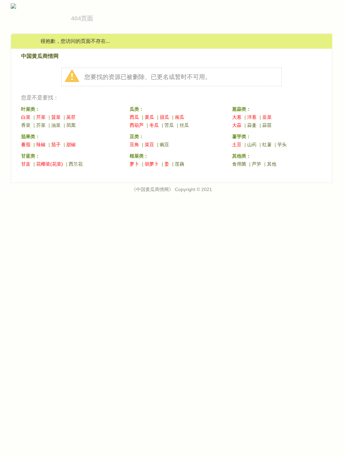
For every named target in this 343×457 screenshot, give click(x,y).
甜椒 (71, 144)
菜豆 (149, 144)
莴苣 (71, 117)
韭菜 (267, 117)
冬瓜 (154, 125)
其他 (271, 164)
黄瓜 (149, 117)
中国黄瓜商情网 (40, 56)
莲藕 (179, 164)
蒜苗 (267, 125)
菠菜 (56, 117)
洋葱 (252, 117)
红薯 (267, 144)
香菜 (25, 125)
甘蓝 (25, 164)
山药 (252, 144)
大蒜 (237, 125)
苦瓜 (169, 125)
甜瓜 (164, 117)
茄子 (56, 144)
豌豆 (164, 144)
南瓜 (179, 117)
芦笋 (256, 164)
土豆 (237, 144)
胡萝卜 (152, 164)
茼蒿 (71, 125)
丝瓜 (184, 125)
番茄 (25, 144)
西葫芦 (137, 125)
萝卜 (134, 164)
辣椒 (41, 144)
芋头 (282, 144)
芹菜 (41, 117)
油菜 (56, 125)
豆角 (134, 144)
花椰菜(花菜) (49, 164)
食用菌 (239, 164)
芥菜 (41, 125)
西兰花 (76, 164)
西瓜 (134, 117)
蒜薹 (252, 125)
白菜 (25, 117)
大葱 (237, 117)
